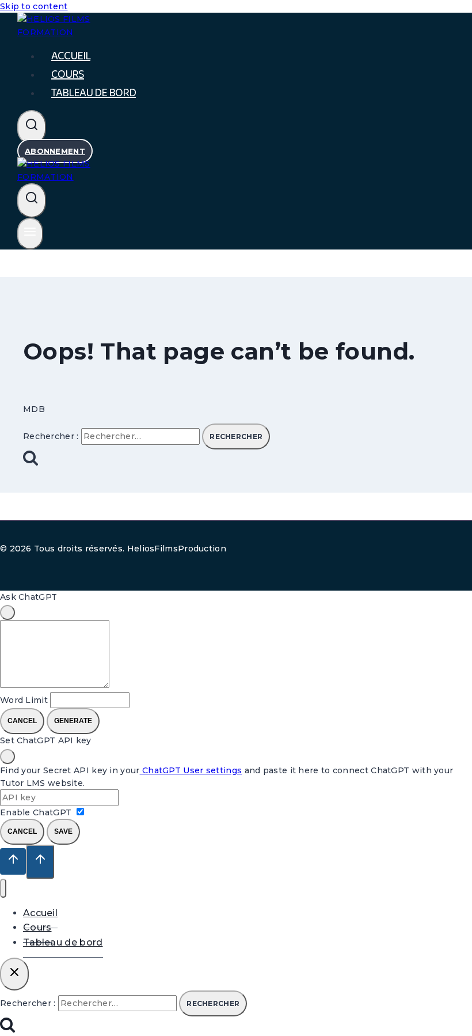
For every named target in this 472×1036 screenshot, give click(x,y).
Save (63, 831)
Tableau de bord (93, 93)
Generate (73, 721)
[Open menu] (30, 234)
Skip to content (34, 6)
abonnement (55, 151)
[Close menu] (3, 888)
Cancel (22, 721)
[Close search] (14, 974)
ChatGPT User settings (191, 770)
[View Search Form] (31, 127)
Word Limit (24, 700)
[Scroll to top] (13, 861)
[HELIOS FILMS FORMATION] (74, 177)
